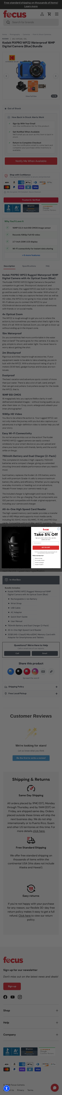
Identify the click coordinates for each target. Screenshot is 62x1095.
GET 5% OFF (46, 547)
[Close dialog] (58, 528)
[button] (6, 1088)
